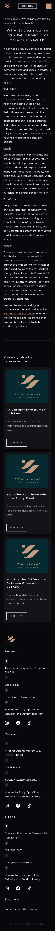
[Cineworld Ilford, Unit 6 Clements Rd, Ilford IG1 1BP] (6, 826)
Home (7, 19)
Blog (15, 19)
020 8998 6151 (13, 767)
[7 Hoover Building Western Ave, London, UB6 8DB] (6, 743)
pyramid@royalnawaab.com (21, 697)
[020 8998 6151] (6, 760)
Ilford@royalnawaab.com (19, 863)
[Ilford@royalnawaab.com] (6, 855)
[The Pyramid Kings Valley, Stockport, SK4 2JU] (6, 661)
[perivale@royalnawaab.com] (6, 772)
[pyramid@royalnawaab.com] (6, 690)
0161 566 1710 (12, 685)
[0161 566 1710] (6, 677)
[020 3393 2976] (6, 843)
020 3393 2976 (13, 850)
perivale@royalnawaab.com (21, 780)
